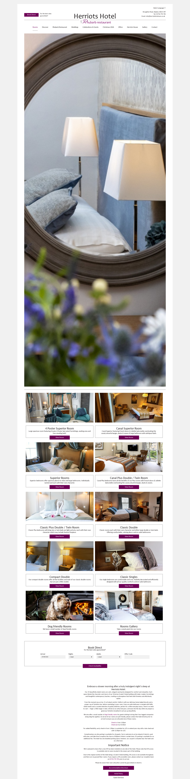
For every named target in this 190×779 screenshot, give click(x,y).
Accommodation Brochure (118, 768)
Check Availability (95, 666)
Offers (120, 27)
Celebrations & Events (90, 27)
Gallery (144, 27)
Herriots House (132, 27)
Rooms (35, 27)
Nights (70, 654)
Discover (45, 27)
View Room (60, 438)
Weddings (74, 27)
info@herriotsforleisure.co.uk (155, 16)
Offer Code (128, 654)
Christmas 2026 (108, 27)
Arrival (42, 654)
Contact (154, 27)
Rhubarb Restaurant (60, 27)
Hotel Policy (118, 774)
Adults (98, 654)
